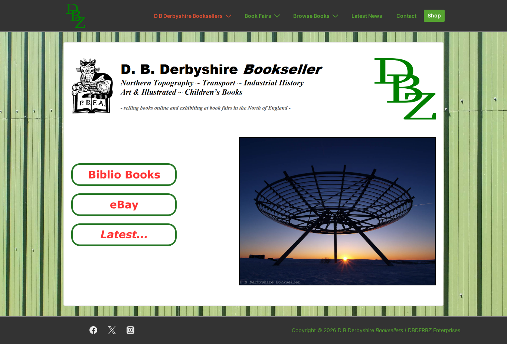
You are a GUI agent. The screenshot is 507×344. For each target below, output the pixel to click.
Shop (434, 15)
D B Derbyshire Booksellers (188, 16)
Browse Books (311, 16)
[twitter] (112, 330)
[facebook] (93, 330)
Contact (406, 16)
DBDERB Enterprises (434, 330)
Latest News (366, 16)
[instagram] (131, 330)
